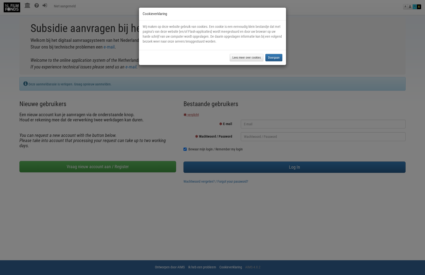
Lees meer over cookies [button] (246, 57)
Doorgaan (274, 57)
